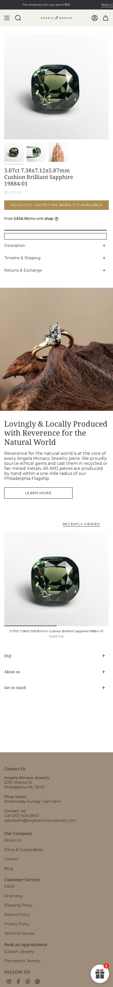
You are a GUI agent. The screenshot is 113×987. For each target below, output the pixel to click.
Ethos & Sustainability (23, 849)
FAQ (8, 655)
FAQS (9, 886)
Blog (8, 868)
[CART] (105, 18)
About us (12, 671)
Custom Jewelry (19, 951)
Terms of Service (19, 933)
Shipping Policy (18, 905)
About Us (12, 840)
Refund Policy (17, 914)
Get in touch (15, 687)
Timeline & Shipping (22, 258)
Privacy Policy (17, 924)
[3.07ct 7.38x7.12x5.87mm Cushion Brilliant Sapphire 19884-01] (56, 579)
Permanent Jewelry (22, 960)
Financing (13, 896)
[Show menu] (7, 18)
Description (14, 245)
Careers (11, 859)
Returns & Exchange (23, 270)
